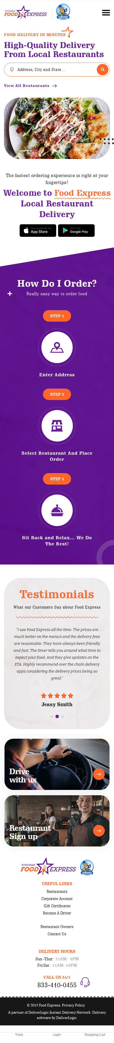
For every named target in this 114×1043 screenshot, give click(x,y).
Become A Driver (57, 913)
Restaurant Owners (57, 926)
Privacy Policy (73, 1005)
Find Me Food (102, 69)
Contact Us (57, 934)
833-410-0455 (57, 984)
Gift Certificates (57, 906)
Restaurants (57, 891)
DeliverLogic (66, 1017)
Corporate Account (57, 898)
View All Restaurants (27, 85)
